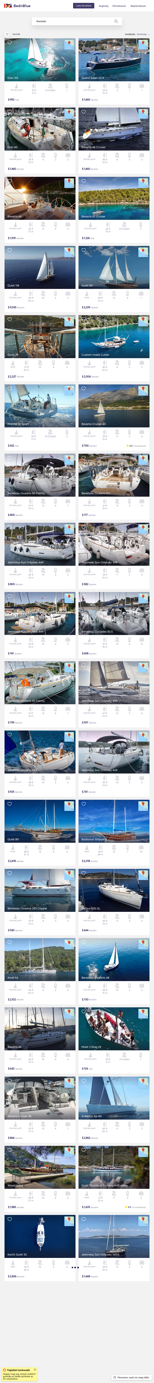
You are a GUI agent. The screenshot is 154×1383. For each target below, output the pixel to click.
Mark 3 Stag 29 (91, 1047)
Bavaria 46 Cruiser (94, 147)
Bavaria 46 (15, 1047)
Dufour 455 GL (91, 908)
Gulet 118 (13, 285)
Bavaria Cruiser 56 (19, 1116)
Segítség (103, 5)
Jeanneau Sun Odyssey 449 (25, 562)
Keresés (41, 21)
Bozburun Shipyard (94, 839)
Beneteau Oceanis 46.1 (22, 770)
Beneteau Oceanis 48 (95, 977)
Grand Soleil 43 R (93, 78)
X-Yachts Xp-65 (92, 1116)
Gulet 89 (87, 285)
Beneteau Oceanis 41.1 (96, 493)
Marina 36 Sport (18, 424)
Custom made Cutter (95, 354)
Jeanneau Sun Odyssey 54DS (100, 1254)
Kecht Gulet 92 (17, 1254)
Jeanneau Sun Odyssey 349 (99, 562)
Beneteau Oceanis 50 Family (26, 493)
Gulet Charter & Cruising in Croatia (104, 1185)
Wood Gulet (15, 1185)
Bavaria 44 (15, 216)
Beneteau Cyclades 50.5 (97, 631)
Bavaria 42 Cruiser (93, 216)
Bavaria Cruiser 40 (94, 424)
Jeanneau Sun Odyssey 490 (100, 701)
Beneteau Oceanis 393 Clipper (27, 908)
